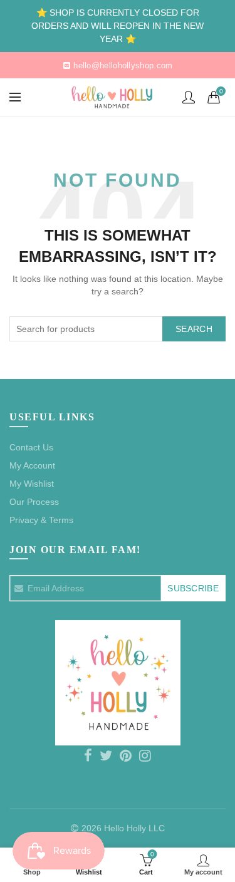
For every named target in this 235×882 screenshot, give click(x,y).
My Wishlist (31, 484)
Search (193, 329)
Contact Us (31, 447)
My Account (32, 465)
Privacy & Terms (41, 520)
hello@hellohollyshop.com (122, 65)
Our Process (34, 502)
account (188, 97)
